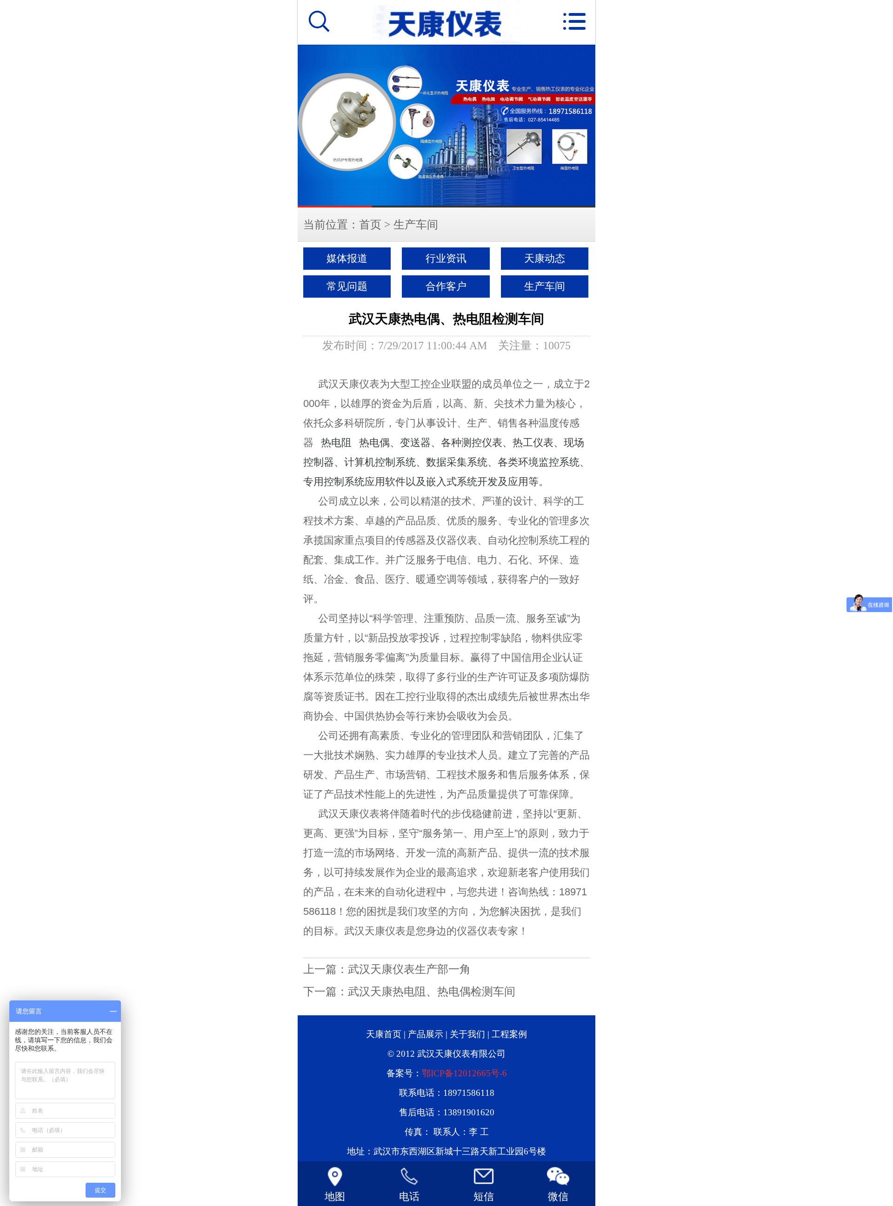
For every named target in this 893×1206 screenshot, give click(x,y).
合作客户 (446, 286)
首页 (370, 225)
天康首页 (383, 1034)
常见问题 (347, 286)
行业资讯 (446, 258)
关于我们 (467, 1034)
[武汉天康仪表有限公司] (446, 126)
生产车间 (415, 225)
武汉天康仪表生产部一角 (409, 969)
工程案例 (509, 1034)
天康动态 (544, 258)
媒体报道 (347, 258)
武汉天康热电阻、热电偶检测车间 (431, 992)
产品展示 (425, 1034)
